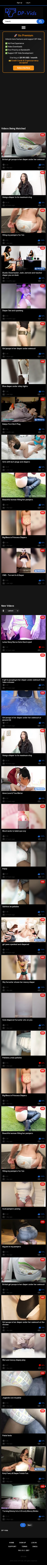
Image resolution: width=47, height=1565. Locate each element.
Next (29, 1525)
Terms (24, 1546)
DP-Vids (21, 1561)
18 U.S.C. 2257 (23, 1550)
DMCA (35, 1546)
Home (11, 1543)
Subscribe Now (23, 68)
